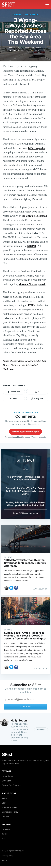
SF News (16, 15)
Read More (41, 730)
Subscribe (25, 706)
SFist (7, 754)
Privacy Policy (7, 855)
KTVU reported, (37, 148)
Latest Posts (7, 776)
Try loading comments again (25, 431)
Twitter (5, 834)
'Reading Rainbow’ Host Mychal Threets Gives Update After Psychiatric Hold (25, 504)
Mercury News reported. (32, 284)
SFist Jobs (6, 781)
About (4, 798)
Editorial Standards (10, 807)
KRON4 (31, 246)
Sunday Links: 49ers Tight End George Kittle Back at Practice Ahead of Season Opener (25, 491)
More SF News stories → (25, 513)
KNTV (31, 305)
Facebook (6, 829)
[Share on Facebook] (16, 587)
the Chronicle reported (34, 216)
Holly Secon (32, 15)
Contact (5, 816)
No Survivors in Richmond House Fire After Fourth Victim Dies (25, 478)
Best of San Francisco (11, 785)
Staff (4, 803)
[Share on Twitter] (11, 587)
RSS (3, 838)
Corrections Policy (10, 812)
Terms (4, 860)
